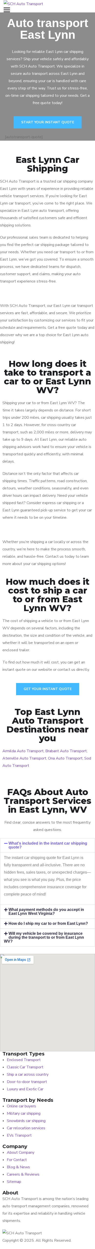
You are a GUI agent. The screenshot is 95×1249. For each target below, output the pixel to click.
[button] (47, 845)
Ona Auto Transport (65, 758)
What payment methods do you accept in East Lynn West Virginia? (46, 911)
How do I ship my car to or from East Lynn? (48, 923)
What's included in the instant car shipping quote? (48, 845)
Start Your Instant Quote (47, 122)
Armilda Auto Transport (23, 751)
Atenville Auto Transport (24, 758)
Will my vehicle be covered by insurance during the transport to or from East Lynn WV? (44, 937)
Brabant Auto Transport (66, 751)
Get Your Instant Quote (48, 689)
